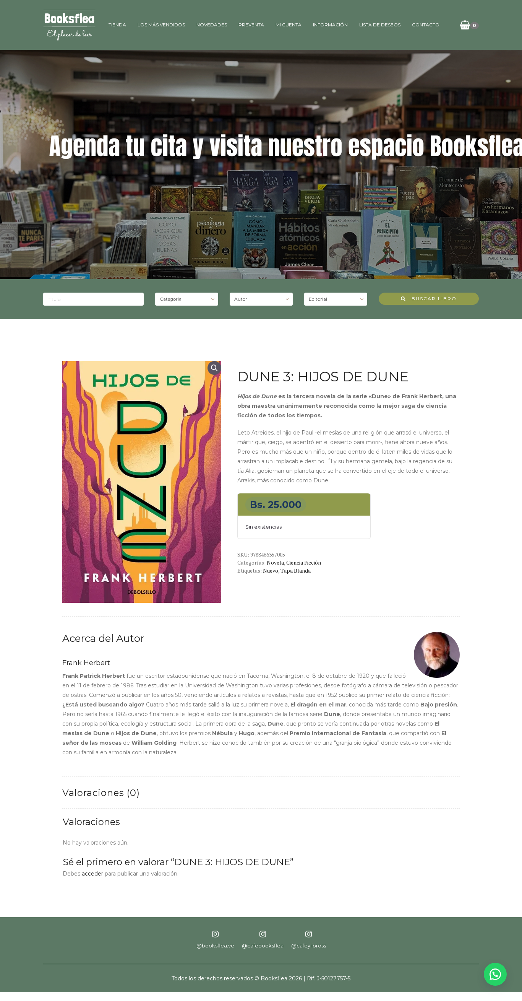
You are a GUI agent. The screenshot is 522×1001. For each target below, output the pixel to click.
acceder (92, 873)
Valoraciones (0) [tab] (101, 792)
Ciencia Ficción (303, 562)
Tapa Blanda (295, 570)
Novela (275, 562)
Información (330, 25)
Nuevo (270, 570)
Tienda (117, 25)
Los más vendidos (161, 25)
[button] (214, 368)
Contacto (425, 25)
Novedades (211, 25)
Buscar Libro (431, 298)
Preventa (251, 25)
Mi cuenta (289, 25)
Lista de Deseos (379, 25)
